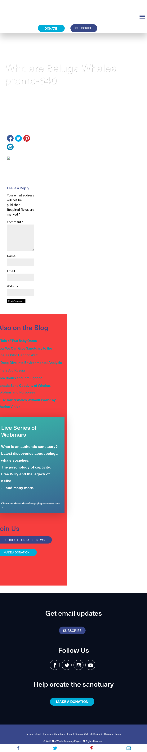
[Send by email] (10, 147)
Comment (15, 222)
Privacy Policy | (33, 734)
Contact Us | (81, 734)
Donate (51, 28)
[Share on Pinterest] (26, 138)
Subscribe (83, 28)
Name (11, 256)
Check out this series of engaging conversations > (30, 505)
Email (11, 271)
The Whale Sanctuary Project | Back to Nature (30, 10)
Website (12, 286)
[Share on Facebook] (10, 138)
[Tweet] (18, 138)
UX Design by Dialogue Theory (105, 734)
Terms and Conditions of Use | (58, 734)
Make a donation (72, 701)
